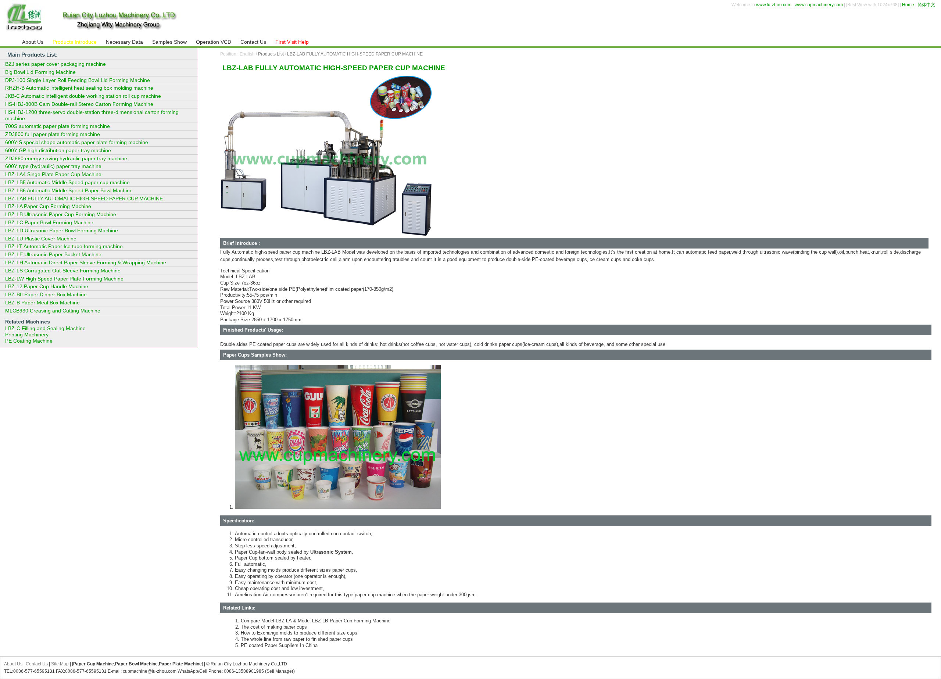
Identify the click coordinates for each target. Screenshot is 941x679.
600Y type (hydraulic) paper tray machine (53, 166)
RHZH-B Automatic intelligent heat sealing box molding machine (79, 88)
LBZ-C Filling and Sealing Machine (45, 328)
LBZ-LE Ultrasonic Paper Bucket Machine (53, 254)
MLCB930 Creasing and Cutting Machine (52, 311)
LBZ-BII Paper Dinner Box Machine (46, 294)
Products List (271, 54)
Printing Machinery (27, 334)
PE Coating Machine (29, 341)
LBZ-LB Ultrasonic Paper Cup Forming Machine (60, 214)
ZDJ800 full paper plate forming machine (52, 134)
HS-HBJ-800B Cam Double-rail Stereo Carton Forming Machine (79, 104)
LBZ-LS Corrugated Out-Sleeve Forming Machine (63, 271)
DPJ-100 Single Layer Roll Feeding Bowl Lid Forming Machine (77, 80)
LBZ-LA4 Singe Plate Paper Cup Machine (53, 174)
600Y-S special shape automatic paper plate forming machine (76, 142)
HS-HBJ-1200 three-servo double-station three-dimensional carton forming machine (92, 115)
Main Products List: (32, 54)
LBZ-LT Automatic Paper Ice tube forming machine (64, 246)
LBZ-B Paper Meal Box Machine (42, 302)
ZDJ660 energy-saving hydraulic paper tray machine (66, 158)
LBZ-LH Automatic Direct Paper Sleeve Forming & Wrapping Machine (85, 262)
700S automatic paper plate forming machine (57, 126)
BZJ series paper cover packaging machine (55, 64)
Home (908, 4)
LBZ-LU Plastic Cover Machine (40, 239)
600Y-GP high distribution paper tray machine (58, 150)
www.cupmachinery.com (819, 4)
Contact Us (37, 664)
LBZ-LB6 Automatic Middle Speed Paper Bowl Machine (69, 190)
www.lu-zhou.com (773, 4)
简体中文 (926, 4)
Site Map (60, 664)
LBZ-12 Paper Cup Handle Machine (46, 286)
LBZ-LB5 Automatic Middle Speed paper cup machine (67, 182)
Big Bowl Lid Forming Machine (40, 72)
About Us (13, 664)
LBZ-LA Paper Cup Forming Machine (48, 206)
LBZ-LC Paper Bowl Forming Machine (49, 222)
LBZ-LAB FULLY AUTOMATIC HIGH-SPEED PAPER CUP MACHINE (355, 54)
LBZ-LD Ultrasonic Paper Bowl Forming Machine (61, 230)
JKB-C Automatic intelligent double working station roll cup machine (83, 96)
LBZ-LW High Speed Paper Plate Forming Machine (64, 279)
